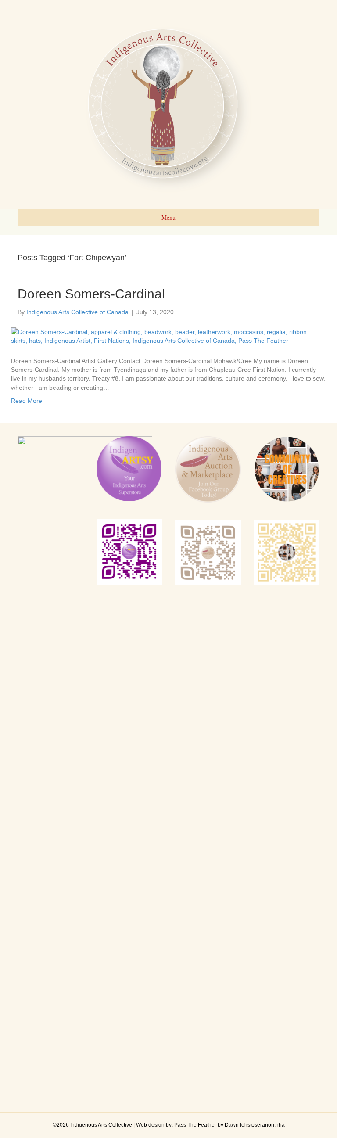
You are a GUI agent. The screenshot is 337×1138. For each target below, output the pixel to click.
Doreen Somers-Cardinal (91, 294)
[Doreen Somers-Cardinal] (163, 335)
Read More (26, 400)
